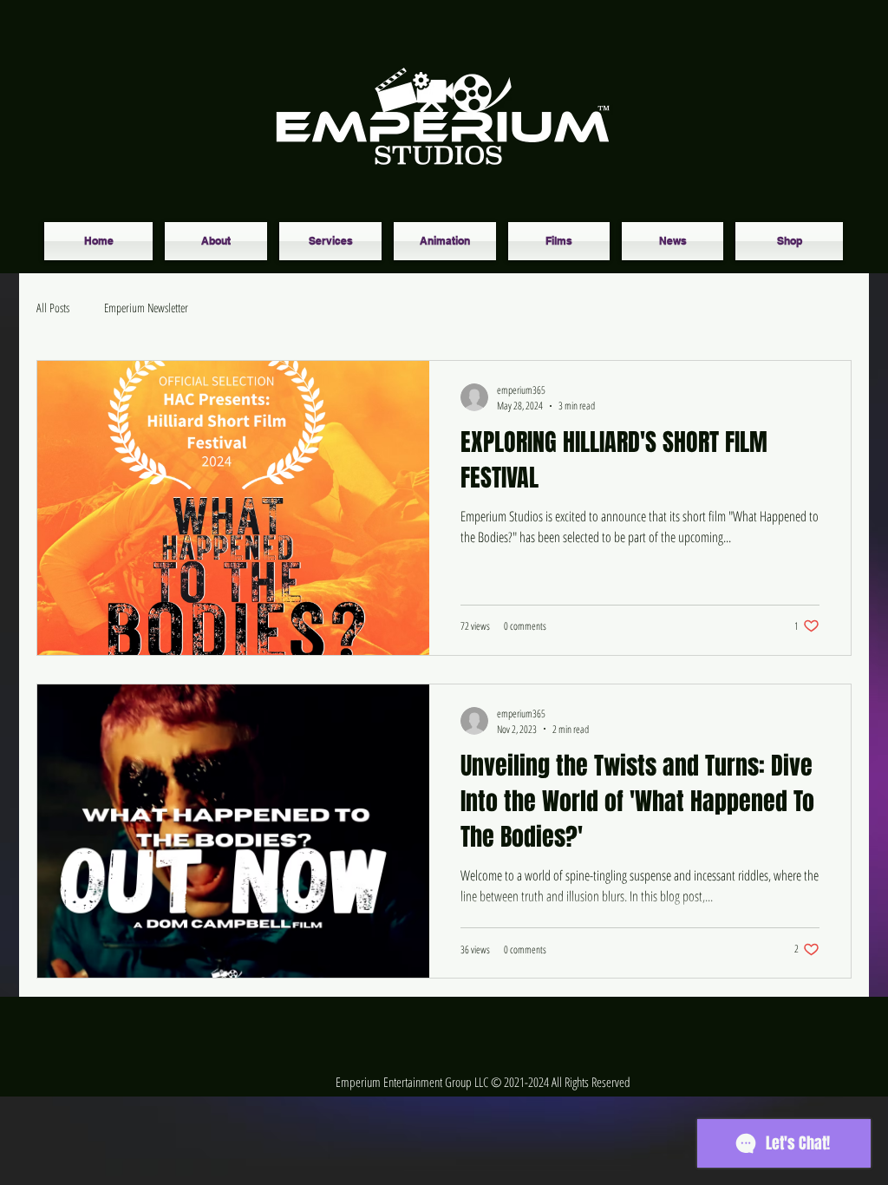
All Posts (52, 307)
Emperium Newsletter (146, 307)
